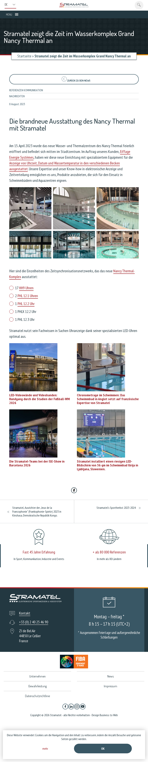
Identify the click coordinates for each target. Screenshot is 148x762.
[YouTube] (83, 706)
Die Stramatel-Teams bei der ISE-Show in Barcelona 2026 (37, 463)
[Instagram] (77, 706)
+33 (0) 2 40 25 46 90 (33, 622)
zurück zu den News (78, 80)
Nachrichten (17, 96)
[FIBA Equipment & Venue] (74, 661)
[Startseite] (74, 5)
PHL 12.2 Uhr (26, 303)
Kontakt (24, 613)
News (110, 676)
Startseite (24, 56)
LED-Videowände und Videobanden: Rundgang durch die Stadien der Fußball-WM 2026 (39, 399)
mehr (45, 748)
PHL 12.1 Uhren (28, 295)
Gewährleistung (37, 686)
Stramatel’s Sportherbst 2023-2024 (116, 508)
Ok (103, 748)
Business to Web (109, 715)
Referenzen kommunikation (26, 90)
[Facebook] (65, 706)
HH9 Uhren (26, 287)
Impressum (110, 686)
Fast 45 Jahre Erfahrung (39, 552)
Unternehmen (37, 676)
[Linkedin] (71, 706)
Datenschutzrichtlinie (37, 696)
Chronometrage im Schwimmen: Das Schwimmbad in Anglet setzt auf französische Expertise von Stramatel (108, 399)
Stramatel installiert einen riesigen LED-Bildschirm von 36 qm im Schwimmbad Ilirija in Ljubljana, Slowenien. (107, 465)
